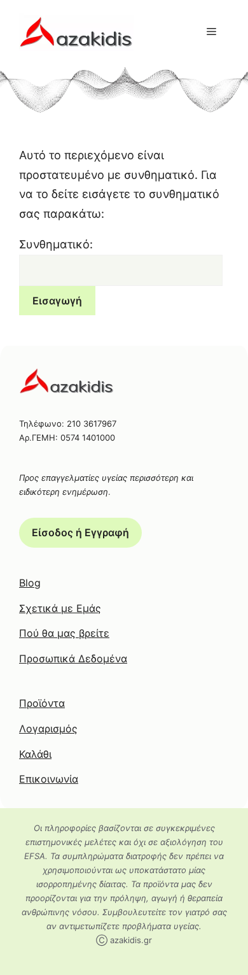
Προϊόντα (42, 703)
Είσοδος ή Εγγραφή (80, 532)
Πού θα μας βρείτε (64, 633)
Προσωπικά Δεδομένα (73, 658)
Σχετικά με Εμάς (60, 608)
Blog (30, 582)
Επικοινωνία (48, 778)
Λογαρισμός (48, 728)
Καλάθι (35, 754)
